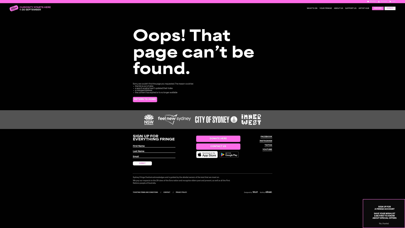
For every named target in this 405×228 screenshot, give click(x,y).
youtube (267, 150)
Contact (166, 192)
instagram (266, 141)
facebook (266, 137)
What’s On (312, 8)
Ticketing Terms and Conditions (145, 192)
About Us (338, 8)
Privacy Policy (181, 192)
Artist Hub (364, 8)
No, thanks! (384, 224)
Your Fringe (325, 8)
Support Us (350, 8)
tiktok (268, 145)
